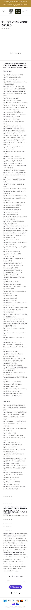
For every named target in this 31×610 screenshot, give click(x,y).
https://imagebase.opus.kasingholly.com (15, 515)
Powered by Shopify (20, 606)
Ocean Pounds (12, 606)
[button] (3, 11)
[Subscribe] (24, 581)
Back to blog (16, 53)
